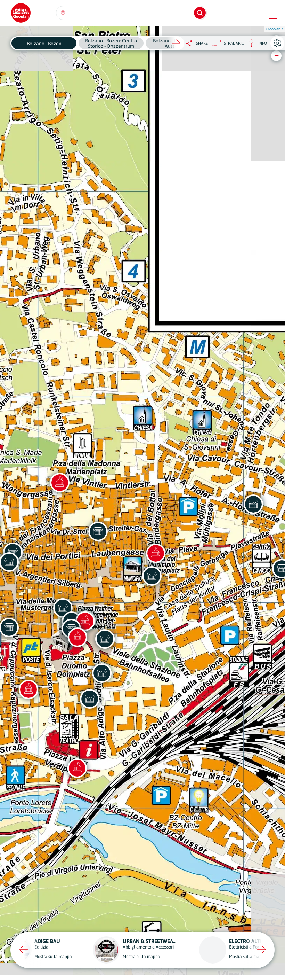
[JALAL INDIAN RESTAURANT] (98, 531)
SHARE (202, 43)
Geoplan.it (274, 28)
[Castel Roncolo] (77, 768)
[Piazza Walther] (85, 621)
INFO (255, 45)
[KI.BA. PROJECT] (253, 504)
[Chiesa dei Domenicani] (28, 689)
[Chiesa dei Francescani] (60, 483)
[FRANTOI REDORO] (105, 639)
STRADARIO (234, 43)
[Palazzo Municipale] (156, 553)
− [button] (276, 55)
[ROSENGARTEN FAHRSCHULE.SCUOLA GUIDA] (90, 699)
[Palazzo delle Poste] (77, 637)
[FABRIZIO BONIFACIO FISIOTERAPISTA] (102, 673)
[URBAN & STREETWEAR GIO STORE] (152, 576)
